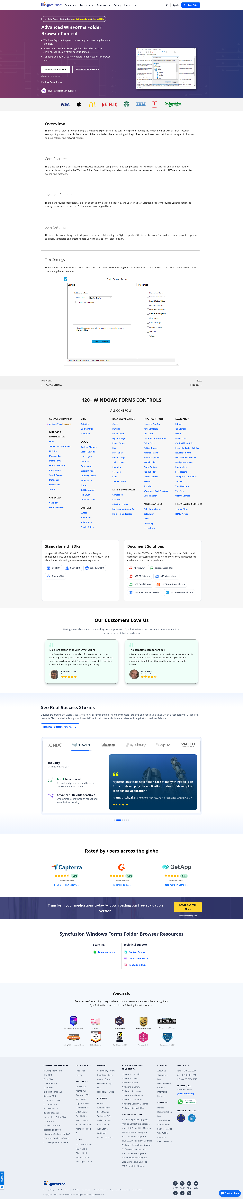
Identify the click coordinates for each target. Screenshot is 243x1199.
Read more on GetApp (175, 884)
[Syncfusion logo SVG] (51, 4)
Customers (162, 1075)
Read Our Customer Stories (58, 726)
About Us (128, 5)
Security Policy (99, 1190)
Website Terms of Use (81, 1190)
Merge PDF (81, 1090)
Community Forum (106, 1070)
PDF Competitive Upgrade (134, 1153)
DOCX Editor (81, 1112)
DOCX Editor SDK (51, 1113)
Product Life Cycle (105, 1091)
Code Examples (104, 1120)
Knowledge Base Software (55, 1142)
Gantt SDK (48, 1087)
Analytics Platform (51, 1125)
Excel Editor (81, 1116)
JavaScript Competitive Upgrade (136, 1128)
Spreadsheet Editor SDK (54, 1117)
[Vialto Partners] (188, 745)
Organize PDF (82, 1103)
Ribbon (194, 385)
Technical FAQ (104, 1116)
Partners (161, 1096)
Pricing (117, 5)
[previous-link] (41, 385)
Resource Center (105, 1137)
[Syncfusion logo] (54, 1183)
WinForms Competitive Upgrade (137, 1145)
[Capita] (163, 745)
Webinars (101, 1133)
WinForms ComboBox (132, 1099)
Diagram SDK (49, 1096)
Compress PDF (82, 1095)
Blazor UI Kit (81, 1153)
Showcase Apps (164, 1128)
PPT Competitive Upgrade (134, 1166)
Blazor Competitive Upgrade (135, 1119)
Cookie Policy (63, 1190)
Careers (161, 1087)
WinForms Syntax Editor (133, 1108)
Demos (160, 1107)
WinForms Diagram (131, 1087)
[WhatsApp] (187, 1100)
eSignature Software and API (56, 1134)
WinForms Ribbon (130, 1082)
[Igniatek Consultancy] (54, 745)
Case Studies (103, 1112)
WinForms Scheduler (131, 1091)
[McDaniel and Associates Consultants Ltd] (81, 745)
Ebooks (100, 1103)
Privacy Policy (48, 1190)
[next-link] (201, 385)
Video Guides (163, 1124)
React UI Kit (81, 1149)
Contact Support (104, 1079)
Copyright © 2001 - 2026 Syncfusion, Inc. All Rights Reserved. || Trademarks (73, 1194)
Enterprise (85, 5)
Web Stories (102, 1128)
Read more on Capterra (65, 884)
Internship (162, 1091)
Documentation (164, 1112)
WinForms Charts (130, 1078)
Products (69, 5)
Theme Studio (53, 385)
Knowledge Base (105, 1075)
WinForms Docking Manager (135, 1103)
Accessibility (103, 1124)
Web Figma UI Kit (84, 1161)
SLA (99, 1087)
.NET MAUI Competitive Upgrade (137, 1140)
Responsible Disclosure (119, 1190)
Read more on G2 (120, 884)
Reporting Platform (52, 1129)
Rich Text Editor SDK (52, 1091)
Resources (102, 5)
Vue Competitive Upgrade (134, 1136)
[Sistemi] (108, 745)
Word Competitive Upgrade (134, 1157)
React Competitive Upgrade (134, 1132)
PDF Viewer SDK (50, 1108)
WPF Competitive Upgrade (134, 1149)
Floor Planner (82, 1107)
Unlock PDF (81, 1086)
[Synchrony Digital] (136, 745)
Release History (164, 1141)
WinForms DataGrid (131, 1074)
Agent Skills (98, 19)
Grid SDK (47, 1075)
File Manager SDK (51, 1100)
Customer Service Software (56, 1138)
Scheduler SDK (50, 1083)
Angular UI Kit (82, 1157)
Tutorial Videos (164, 1120)
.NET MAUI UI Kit (84, 1144)
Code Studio (49, 1121)
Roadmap (161, 1137)
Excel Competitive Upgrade (134, 1161)
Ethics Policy (137, 1190)
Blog (159, 1079)
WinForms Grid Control (132, 1095)
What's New (162, 1133)
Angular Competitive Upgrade (136, 1124)
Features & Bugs (104, 1083)
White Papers (103, 1107)
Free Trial (80, 1070)
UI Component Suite (52, 1070)
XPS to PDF (81, 1099)
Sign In (176, 5)
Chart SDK (48, 1079)
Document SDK (50, 1104)
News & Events (164, 1083)
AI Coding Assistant (82, 19)
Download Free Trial (187, 907)
